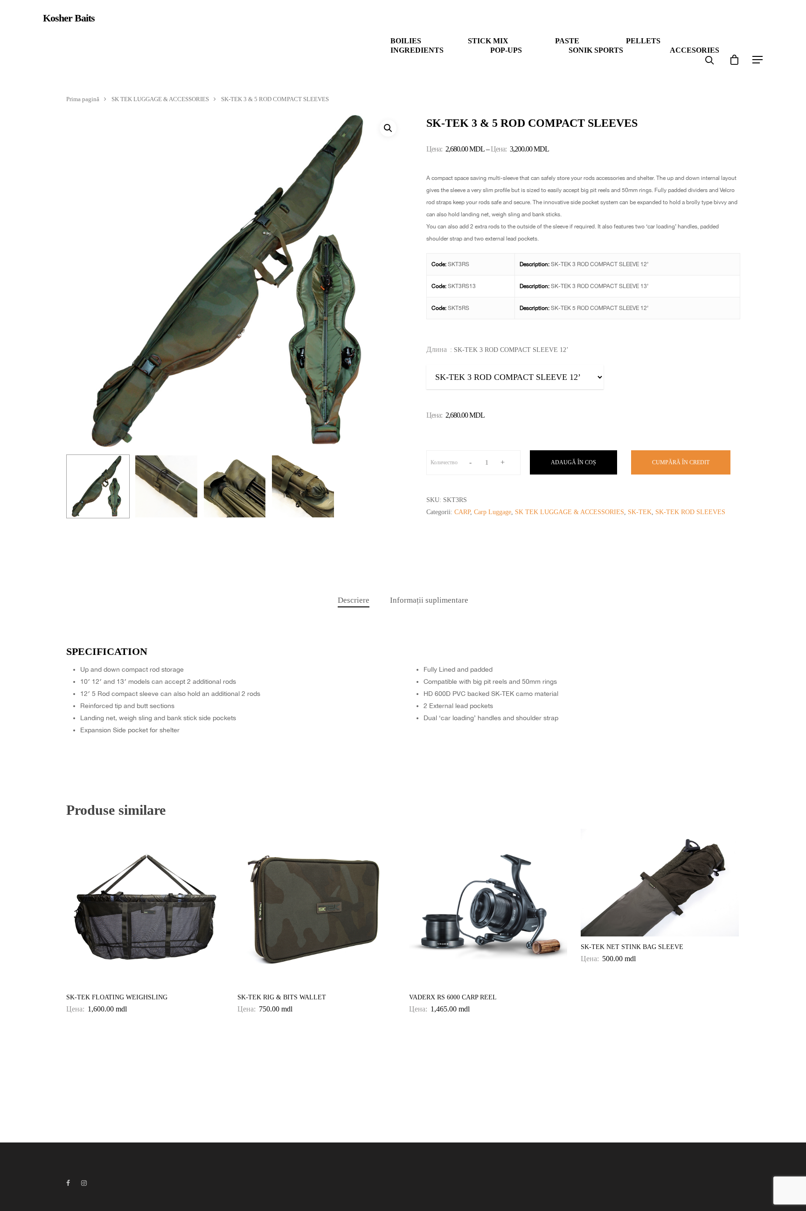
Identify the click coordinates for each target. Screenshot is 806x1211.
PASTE (567, 41)
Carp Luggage (492, 512)
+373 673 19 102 (102, 47)
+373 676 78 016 (62, 47)
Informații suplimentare (429, 600)
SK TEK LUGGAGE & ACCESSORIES (160, 99)
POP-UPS (506, 50)
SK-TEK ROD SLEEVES (690, 512)
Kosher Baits (69, 18)
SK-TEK (640, 512)
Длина (436, 349)
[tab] (353, 600)
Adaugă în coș (573, 462)
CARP (462, 512)
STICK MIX (488, 41)
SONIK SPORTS (596, 50)
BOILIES (405, 41)
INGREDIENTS (417, 50)
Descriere (353, 600)
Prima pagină (82, 99)
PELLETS (643, 41)
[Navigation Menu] (758, 59)
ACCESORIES (694, 50)
